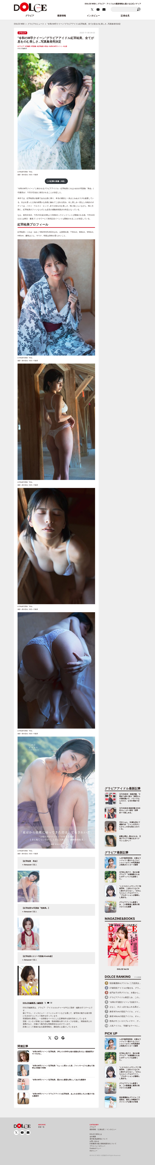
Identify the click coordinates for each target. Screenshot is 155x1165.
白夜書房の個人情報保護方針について (103, 1144)
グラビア (22, 33)
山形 (65, 46)
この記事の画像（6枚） (56, 181)
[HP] (51, 1003)
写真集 (34, 46)
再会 (46, 46)
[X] (45, 1003)
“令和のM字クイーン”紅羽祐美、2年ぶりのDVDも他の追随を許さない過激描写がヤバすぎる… (63, 1052)
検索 (138, 9)
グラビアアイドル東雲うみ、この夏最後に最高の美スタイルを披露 (129, 904)
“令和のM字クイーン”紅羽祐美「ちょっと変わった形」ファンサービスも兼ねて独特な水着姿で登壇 (63, 1067)
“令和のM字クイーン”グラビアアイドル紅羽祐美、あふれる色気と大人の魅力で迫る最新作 (63, 1095)
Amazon (27, 865)
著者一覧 (41, 1127)
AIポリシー (93, 1151)
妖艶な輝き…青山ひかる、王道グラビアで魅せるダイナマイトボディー (130, 838)
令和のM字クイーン (56, 46)
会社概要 (93, 1136)
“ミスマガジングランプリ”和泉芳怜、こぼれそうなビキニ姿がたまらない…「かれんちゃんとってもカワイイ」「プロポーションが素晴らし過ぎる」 (130, 891)
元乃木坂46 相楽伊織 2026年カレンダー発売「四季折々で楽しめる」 (129, 810)
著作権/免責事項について (99, 1139)
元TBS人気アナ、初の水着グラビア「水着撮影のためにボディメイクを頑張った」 (129, 875)
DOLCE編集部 (22, 48)
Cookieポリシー (95, 1148)
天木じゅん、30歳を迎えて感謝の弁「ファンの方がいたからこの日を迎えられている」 (129, 825)
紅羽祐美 (41, 46)
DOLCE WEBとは (96, 1134)
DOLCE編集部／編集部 (33, 1003)
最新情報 (93, 1129)
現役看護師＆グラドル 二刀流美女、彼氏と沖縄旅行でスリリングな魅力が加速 (129, 1099)
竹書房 (28, 46)
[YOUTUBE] (48, 1003)
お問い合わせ (94, 1141)
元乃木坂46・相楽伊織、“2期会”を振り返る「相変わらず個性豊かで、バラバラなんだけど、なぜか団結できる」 (129, 798)
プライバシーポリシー (97, 1146)
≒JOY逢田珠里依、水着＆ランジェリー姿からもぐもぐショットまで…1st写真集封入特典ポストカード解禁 (130, 861)
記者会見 (101, 1129)
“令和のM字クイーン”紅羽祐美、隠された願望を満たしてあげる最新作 (59, 1080)
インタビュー (111, 1129)
